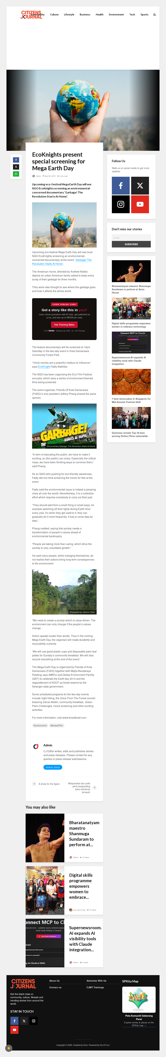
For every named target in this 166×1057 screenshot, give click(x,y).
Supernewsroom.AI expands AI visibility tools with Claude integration (129, 360)
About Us (54, 980)
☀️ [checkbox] (9, 1048)
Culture (54, 14)
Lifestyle (69, 14)
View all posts (53, 767)
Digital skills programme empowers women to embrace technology (131, 325)
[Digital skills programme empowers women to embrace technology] (45, 890)
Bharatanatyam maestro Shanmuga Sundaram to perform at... (84, 833)
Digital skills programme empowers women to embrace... (81, 886)
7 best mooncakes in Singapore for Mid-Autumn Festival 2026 (131, 400)
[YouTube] (140, 204)
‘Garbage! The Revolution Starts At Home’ (62, 262)
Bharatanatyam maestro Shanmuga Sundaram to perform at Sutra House (131, 289)
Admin (38, 176)
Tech (132, 14)
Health (99, 14)
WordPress (105, 1045)
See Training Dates (64, 324)
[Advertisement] (83, 47)
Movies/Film (57, 725)
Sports (144, 14)
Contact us (55, 987)
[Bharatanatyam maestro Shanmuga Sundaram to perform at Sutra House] (45, 837)
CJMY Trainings (95, 987)
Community (38, 14)
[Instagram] (121, 204)
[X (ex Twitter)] (140, 186)
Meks (85, 1045)
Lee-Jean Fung (79, 909)
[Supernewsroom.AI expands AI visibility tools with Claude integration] (45, 942)
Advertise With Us (96, 980)
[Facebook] (121, 186)
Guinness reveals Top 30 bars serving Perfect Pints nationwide (130, 434)
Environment (116, 14)
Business (85, 14)
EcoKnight (44, 366)
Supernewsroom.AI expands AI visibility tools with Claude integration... (85, 938)
